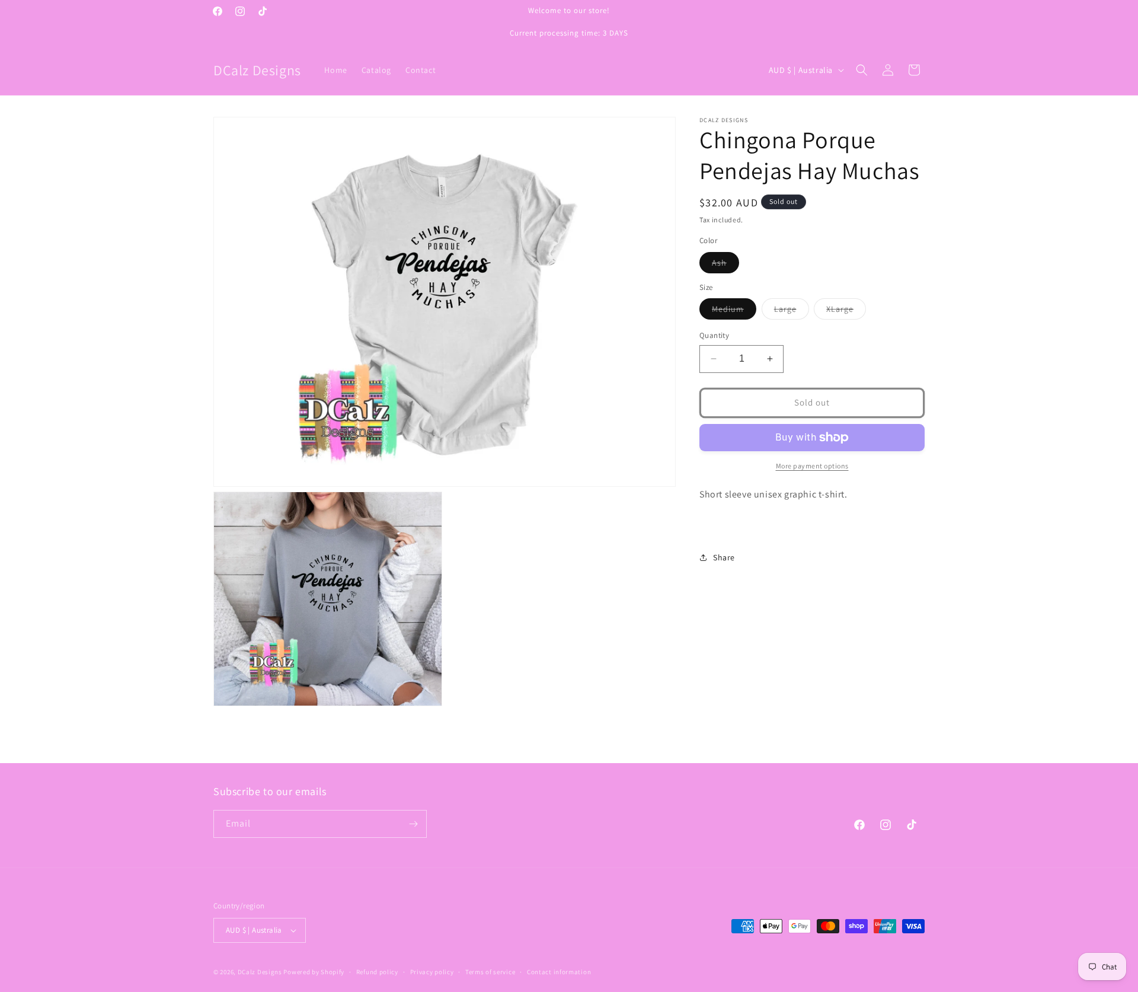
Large (791, 311)
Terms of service (490, 972)
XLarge (846, 311)
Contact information (559, 972)
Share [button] (724, 557)
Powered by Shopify (313, 972)
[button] (862, 70)
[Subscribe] (413, 824)
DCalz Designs (260, 972)
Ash (725, 265)
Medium (734, 311)
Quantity (714, 335)
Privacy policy (432, 972)
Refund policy (377, 972)
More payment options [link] (812, 465)
